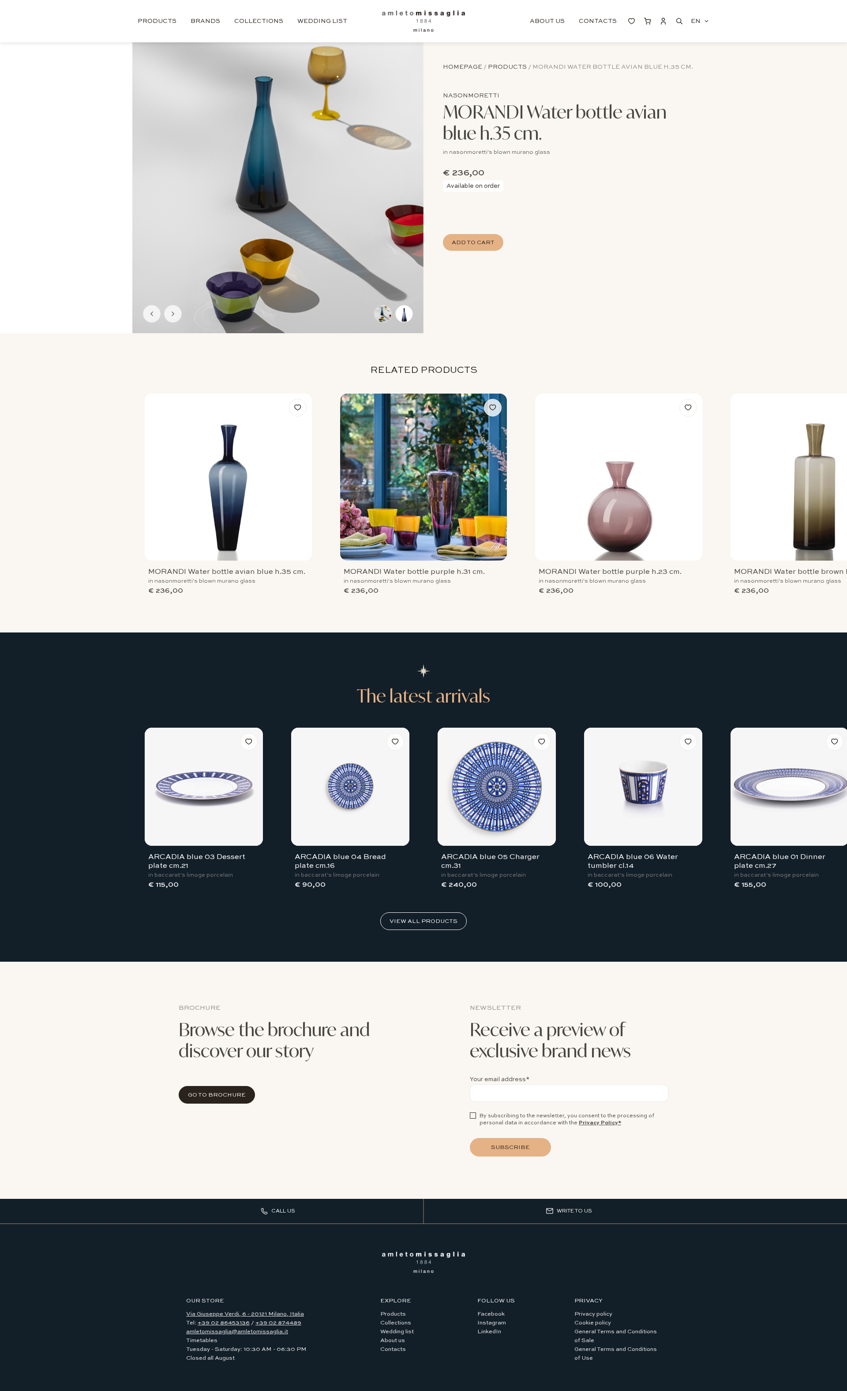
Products (157, 21)
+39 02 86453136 (224, 1323)
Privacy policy (593, 1314)
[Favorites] (631, 21)
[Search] (679, 21)
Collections (258, 21)
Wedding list (322, 21)
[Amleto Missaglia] (423, 1262)
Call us (283, 1211)
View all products (423, 921)
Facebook (491, 1314)
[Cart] (647, 21)
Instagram (491, 1323)
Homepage (462, 67)
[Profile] (663, 21)
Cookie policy (592, 1323)
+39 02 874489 (278, 1323)
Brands (205, 21)
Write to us (574, 1211)
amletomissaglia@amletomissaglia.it (237, 1332)
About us (547, 21)
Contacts (598, 21)
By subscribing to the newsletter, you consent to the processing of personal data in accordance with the (567, 1119)
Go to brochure (217, 1095)
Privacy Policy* (600, 1123)
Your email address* (500, 1079)
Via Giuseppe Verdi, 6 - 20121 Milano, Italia (245, 1314)
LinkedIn (489, 1332)
